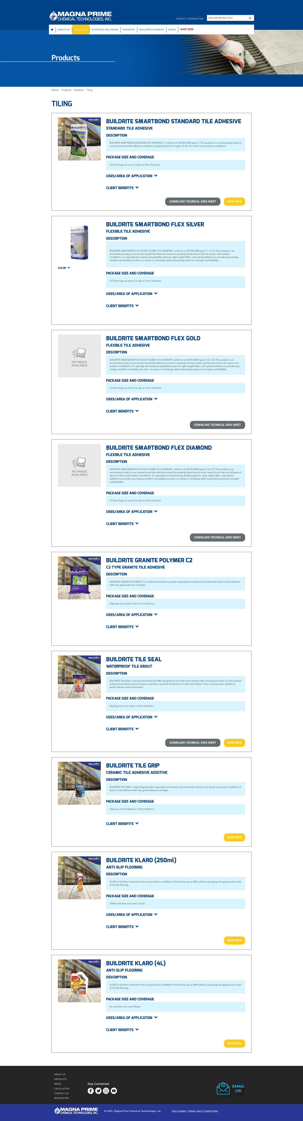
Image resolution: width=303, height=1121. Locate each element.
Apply (251, 18)
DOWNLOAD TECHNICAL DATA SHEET (193, 201)
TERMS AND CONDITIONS (203, 1111)
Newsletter (196, 19)
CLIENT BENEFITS (120, 188)
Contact (181, 19)
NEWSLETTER (61, 1098)
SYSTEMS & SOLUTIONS (105, 29)
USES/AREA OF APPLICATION (129, 176)
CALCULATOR (61, 1088)
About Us (64, 29)
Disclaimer (179, 1111)
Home (52, 29)
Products (80, 29)
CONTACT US (61, 1093)
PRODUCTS (60, 1079)
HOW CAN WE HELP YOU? (220, 18)
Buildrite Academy (151, 29)
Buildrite (78, 90)
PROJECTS (129, 29)
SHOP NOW (187, 29)
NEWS (172, 29)
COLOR (62, 268)
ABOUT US (60, 1074)
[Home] (82, 15)
